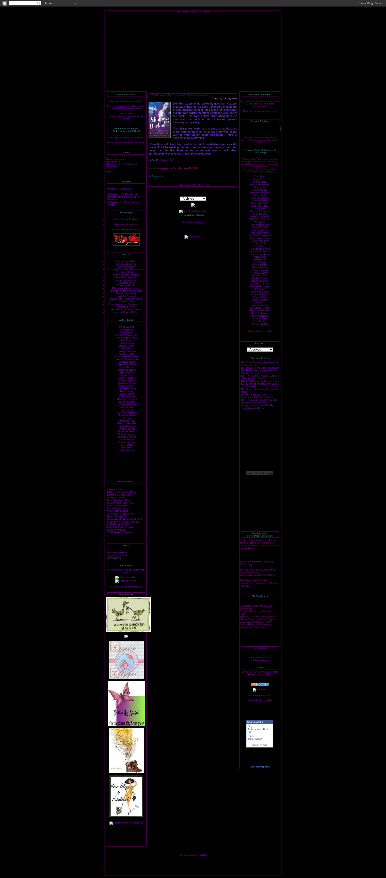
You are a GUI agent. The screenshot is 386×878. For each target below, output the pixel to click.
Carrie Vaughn (127, 439)
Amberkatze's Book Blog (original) (193, 11)
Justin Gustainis (126, 369)
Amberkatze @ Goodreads (122, 194)
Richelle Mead (127, 415)
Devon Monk (259, 181)
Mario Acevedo (260, 203)
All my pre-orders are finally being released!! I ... (257, 406)
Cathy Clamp (126, 353)
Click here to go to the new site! (260, 111)
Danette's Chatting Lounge (123, 521)
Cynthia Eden (260, 206)
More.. (109, 171)
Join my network (260, 745)
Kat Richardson (127, 426)
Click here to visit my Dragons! (126, 586)
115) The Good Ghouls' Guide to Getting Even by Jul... (260, 377)
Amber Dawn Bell (260, 232)
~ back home (202, 185)
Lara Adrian (127, 332)
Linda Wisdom (126, 450)
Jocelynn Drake (260, 291)
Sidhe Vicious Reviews (126, 274)
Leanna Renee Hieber (126, 312)
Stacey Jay (260, 187)
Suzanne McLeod (260, 192)
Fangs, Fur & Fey (126, 293)
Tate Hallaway (127, 380)
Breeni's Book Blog (118, 500)
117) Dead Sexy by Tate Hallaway (260, 367)
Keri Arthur (126, 340)
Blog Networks (255, 722)
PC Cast (127, 348)
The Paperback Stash (119, 532)
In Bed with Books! (118, 524)
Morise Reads (115, 516)
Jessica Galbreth (117, 555)
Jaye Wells (127, 447)
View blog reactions (260, 695)
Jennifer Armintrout (126, 335)
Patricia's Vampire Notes (126, 288)
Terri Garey (126, 367)
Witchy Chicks (126, 296)
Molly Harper (259, 189)
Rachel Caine (126, 345)
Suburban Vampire (126, 280)
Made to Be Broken (251, 561)
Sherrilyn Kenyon (127, 399)
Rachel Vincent (127, 442)
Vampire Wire (126, 282)
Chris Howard (127, 396)
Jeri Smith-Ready (127, 431)
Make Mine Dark (116, 529)
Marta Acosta (126, 327)
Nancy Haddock (126, 377)
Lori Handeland (127, 388)
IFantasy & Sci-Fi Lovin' (121, 527)
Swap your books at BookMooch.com (260, 658)
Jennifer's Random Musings (126, 290)
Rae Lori (260, 208)
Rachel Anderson (117, 552)
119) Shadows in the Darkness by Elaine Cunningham (179, 95)
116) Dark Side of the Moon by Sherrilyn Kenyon (258, 371)
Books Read (166, 160)
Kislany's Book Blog (119, 494)
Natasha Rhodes (126, 423)
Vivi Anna (259, 222)
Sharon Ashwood (260, 211)
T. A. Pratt (126, 418)
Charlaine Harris (126, 383)
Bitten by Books (126, 285)
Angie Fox (127, 375)
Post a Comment (186, 185)
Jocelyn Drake (127, 361)
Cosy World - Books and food (124, 519)
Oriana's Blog (115, 489)
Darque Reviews (126, 266)
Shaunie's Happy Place (120, 513)
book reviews (255, 739)
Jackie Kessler (126, 402)
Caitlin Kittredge (126, 404)
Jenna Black (127, 343)
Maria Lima (126, 407)
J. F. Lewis (260, 262)
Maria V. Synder (260, 216)
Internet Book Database (126, 229)
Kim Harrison (126, 386)
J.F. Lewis (127, 410)
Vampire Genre (126, 301)
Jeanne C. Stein (127, 436)
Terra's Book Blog (117, 508)
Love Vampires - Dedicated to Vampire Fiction (126, 305)
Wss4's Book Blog (118, 511)
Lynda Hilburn (126, 394)
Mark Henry (126, 391)
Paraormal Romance (126, 224)
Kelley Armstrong (127, 337)
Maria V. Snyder (127, 434)
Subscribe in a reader (260, 331)
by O (268, 674)
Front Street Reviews (126, 219)
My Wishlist (260, 648)
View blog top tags (260, 766)
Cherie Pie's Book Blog (120, 503)
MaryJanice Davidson (126, 356)
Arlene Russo (260, 264)
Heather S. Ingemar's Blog (126, 309)
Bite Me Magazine (126, 264)
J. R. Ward (127, 444)
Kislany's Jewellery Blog (121, 492)
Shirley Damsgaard (127, 359)
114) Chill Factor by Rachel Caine (260, 381)
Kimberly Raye (126, 420)
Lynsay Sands (127, 428)
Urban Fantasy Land (126, 277)
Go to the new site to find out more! (126, 142)
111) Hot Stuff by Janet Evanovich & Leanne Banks (257, 396)
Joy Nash (259, 289)
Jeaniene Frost (127, 372)
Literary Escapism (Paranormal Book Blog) (126, 270)
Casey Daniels (260, 227)
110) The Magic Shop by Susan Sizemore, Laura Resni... (259, 401)
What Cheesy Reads (119, 505)
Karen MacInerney (126, 412)
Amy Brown (114, 557)
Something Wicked (126, 261)
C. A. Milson (260, 214)
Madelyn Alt (127, 329)
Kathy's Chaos (115, 497)
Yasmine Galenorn (127, 364)
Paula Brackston (259, 184)
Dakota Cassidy (127, 351)
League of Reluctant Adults (126, 298)
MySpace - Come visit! (120, 188)
